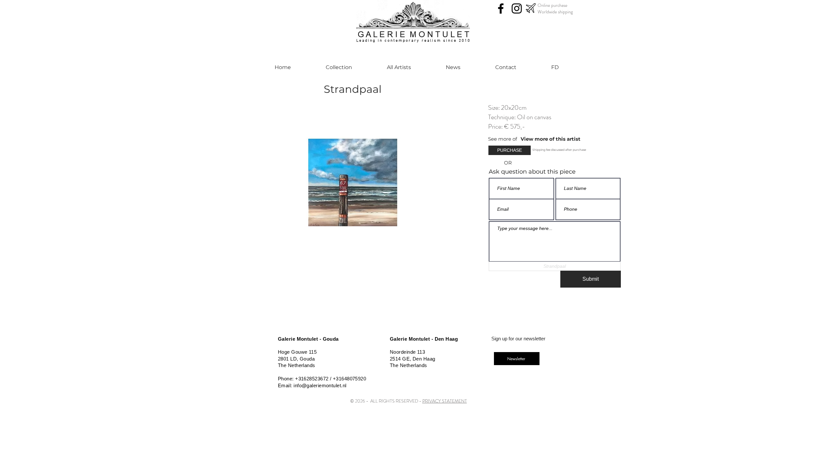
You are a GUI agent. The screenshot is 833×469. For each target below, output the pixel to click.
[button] (504, 139)
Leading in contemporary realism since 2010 (413, 40)
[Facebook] (501, 8)
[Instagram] (517, 8)
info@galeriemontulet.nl (320, 385)
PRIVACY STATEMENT (444, 401)
